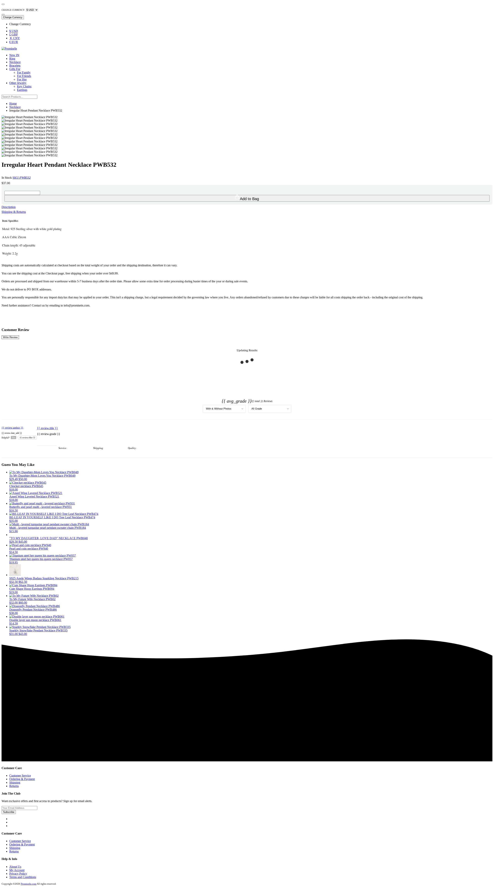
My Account (17, 870)
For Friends (24, 76)
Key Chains (24, 86)
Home (13, 103)
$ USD (13, 31)
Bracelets (14, 65)
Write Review (10, 337)
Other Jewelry (17, 83)
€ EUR (13, 42)
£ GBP (13, 34)
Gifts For (14, 69)
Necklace (15, 62)
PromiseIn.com (28, 883)
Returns (14, 786)
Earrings (22, 89)
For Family (23, 72)
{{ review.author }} (12, 427)
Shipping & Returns (14, 211)
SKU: (22, 177)
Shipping (14, 782)
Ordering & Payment (22, 779)
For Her (22, 79)
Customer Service (20, 775)
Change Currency (12, 17)
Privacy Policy (18, 873)
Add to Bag (249, 199)
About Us (15, 866)
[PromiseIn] (9, 48)
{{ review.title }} (47, 428)
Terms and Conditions (22, 877)
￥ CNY (14, 38)
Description (9, 207)
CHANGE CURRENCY (13, 10)
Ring (12, 58)
